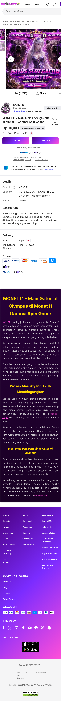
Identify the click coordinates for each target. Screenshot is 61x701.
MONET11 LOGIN (22, 21)
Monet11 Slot (41, 495)
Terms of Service (41, 160)
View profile (53, 108)
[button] (48, 4)
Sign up (27, 4)
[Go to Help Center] (14, 187)
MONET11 (7, 21)
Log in (36, 4)
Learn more (48, 169)
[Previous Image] (11, 59)
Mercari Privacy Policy (22, 160)
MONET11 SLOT (41, 21)
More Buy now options (28, 147)
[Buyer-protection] (31, 133)
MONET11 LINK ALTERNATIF (16, 24)
